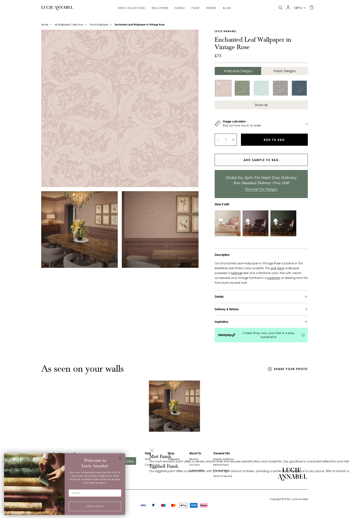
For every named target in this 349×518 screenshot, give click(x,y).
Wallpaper (160, 8)
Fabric (180, 8)
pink (273, 268)
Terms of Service (222, 476)
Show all (261, 105)
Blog (227, 8)
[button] (151, 451)
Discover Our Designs (261, 189)
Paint (195, 8)
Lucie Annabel (226, 31)
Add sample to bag (261, 160)
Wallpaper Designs (238, 71)
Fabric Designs (284, 71)
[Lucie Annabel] (55, 8)
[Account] (288, 8)
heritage (237, 273)
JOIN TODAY (95, 506)
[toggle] (280, 8)
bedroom (273, 278)
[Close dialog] (120, 458)
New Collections (131, 8)
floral (280, 268)
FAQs (148, 459)
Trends (211, 8)
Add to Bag (274, 140)
